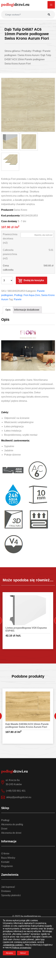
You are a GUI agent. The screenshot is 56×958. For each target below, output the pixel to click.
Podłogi (18, 295)
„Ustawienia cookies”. (13, 945)
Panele (18, 299)
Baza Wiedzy (8, 857)
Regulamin (7, 866)
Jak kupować (8, 887)
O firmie (5, 853)
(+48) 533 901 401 (16, 790)
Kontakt (5, 862)
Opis (8, 309)
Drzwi (4, 828)
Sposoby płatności (11, 895)
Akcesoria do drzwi (11, 833)
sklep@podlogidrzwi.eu (18, 797)
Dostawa (6, 891)
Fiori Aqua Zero (32, 295)
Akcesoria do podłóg (12, 824)
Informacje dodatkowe (26, 309)
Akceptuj (9, 953)
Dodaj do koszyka (34, 280)
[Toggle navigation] (51, 5)
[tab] (8, 309)
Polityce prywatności (21, 947)
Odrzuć (23, 953)
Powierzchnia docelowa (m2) (10, 238)
